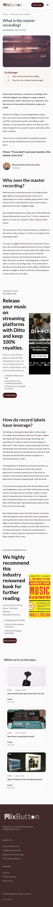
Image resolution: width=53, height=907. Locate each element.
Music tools (8, 881)
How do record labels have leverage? (28, 80)
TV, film (34, 216)
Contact (6, 872)
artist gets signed (41, 435)
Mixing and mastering (12, 850)
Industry (5, 14)
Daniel (37, 164)
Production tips (9, 876)
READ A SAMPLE (10, 640)
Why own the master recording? (25, 76)
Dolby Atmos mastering (13, 854)
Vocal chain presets (11, 846)
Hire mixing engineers (12, 858)
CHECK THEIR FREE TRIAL (10, 395)
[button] (47, 5)
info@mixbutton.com (11, 829)
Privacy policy (7, 899)
